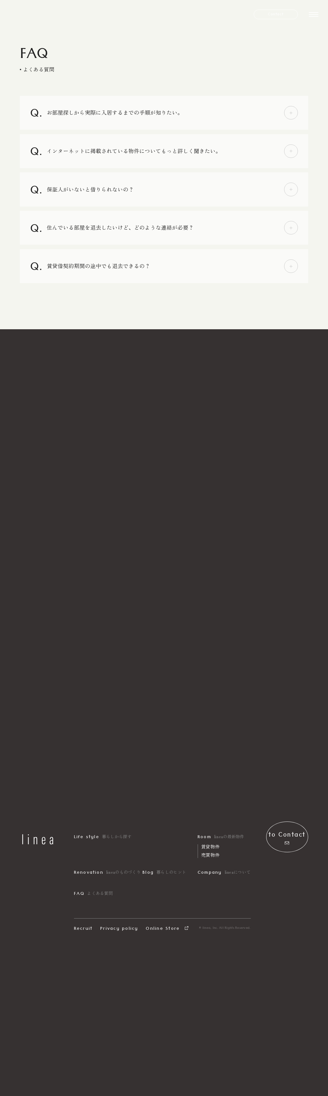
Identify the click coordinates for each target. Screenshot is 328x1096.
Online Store (164, 929)
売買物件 (210, 855)
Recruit (83, 929)
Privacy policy (119, 929)
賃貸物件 (210, 846)
